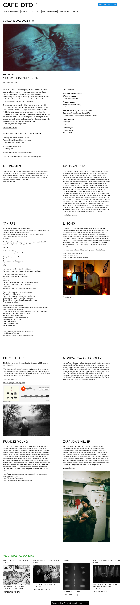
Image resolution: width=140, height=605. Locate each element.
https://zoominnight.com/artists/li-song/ (75, 257)
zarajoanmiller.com (69, 468)
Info (75, 12)
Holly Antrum (74, 166)
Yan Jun (9, 223)
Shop (24, 12)
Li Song (69, 223)
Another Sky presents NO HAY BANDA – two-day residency (105, 586)
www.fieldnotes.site (10, 128)
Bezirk (66, 560)
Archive (64, 12)
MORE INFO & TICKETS (12, 592)
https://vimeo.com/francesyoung (13, 478)
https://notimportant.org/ (71, 255)
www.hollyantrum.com (70, 215)
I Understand (87, 603)
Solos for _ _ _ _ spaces (73, 591)
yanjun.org (6, 238)
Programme (11, 12)
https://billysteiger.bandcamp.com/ (14, 383)
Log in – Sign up (107, 5)
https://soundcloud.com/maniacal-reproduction (17, 480)
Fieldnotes (12, 166)
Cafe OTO (18, 5)
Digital (35, 12)
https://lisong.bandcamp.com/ (72, 253)
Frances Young (15, 441)
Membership (49, 12)
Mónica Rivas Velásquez (82, 358)
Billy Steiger (13, 358)
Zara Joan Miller (76, 441)
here (80, 603)
